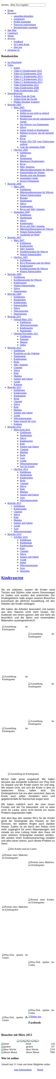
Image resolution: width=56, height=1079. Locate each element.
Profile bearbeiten (22, 21)
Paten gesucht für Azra (25, 421)
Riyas (23, 138)
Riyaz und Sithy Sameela (32, 209)
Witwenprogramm (29, 325)
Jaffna (23, 345)
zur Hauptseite (14, 62)
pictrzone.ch (13, 50)
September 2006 (22, 212)
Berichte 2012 (14, 347)
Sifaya (23, 127)
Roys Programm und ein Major (35, 263)
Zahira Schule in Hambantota (34, 130)
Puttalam (24, 339)
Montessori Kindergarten (32, 161)
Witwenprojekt (21, 311)
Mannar (24, 342)
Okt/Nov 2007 (21, 257)
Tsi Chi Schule (27, 466)
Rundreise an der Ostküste (27, 353)
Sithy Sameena (27, 166)
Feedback (18, 41)
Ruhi (16, 373)
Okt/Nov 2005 (21, 150)
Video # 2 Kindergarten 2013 (28, 79)
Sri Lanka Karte (21, 44)
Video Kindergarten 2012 (26, 85)
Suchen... (5, 4)
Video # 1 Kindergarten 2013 (28, 76)
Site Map (11, 30)
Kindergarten (26, 206)
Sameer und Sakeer (23, 378)
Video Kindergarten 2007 (26, 90)
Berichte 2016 (14, 534)
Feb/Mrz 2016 (21, 537)
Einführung (25, 110)
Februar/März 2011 (23, 319)
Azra (22, 458)
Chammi (18, 367)
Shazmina (25, 571)
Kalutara (18, 384)
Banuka (24, 198)
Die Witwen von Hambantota (34, 124)
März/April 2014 (22, 429)
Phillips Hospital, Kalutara (27, 101)
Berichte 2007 (14, 237)
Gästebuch (12, 33)
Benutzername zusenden (26, 27)
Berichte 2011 (14, 316)
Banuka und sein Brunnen (33, 175)
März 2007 (19, 240)
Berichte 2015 (14, 503)
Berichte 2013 (14, 387)
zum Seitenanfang (23, 1069)
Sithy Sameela (27, 248)
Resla (16, 362)
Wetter (10, 36)
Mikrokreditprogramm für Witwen (36, 169)
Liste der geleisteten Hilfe (32, 147)
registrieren (19, 19)
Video (10, 65)
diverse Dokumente (29, 181)
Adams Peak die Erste (24, 96)
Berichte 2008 (14, 274)
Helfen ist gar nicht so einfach (34, 113)
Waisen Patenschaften (30, 195)
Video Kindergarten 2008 (26, 87)
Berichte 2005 (14, 104)
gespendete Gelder (29, 178)
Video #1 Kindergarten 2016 (28, 70)
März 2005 (19, 107)
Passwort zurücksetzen (25, 24)
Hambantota (26, 116)
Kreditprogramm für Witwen (34, 251)
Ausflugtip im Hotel (30, 234)
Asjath (17, 381)
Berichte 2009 (14, 294)
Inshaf (17, 68)
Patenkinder (26, 330)
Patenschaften (20, 305)
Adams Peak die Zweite (25, 99)
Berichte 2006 (14, 183)
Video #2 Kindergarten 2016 (28, 73)
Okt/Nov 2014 (21, 469)
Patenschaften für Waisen (32, 172)
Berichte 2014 (14, 427)
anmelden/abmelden (23, 16)
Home (10, 10)
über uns (18, 47)
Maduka (18, 376)
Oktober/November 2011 (26, 333)
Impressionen (20, 291)
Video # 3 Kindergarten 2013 (28, 82)
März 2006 (19, 186)
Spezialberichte (14, 93)
